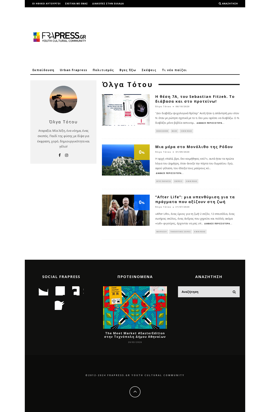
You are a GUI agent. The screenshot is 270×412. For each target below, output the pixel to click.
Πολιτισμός (103, 70)
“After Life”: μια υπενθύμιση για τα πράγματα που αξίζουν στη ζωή (195, 199)
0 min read (186, 131)
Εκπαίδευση (43, 70)
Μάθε (174, 131)
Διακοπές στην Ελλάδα (108, 3)
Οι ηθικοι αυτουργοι (46, 3)
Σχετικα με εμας (76, 3)
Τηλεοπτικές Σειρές (180, 232)
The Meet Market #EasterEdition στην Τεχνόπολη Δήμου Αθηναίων (135, 335)
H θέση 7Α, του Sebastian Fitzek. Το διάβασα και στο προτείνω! (195, 99)
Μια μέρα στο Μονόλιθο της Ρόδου (194, 146)
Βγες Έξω (128, 70)
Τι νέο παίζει (174, 70)
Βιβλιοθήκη (162, 131)
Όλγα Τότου (163, 106)
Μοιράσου (161, 232)
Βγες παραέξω (163, 181)
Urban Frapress (73, 70)
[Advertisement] (173, 36)
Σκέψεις (149, 70)
